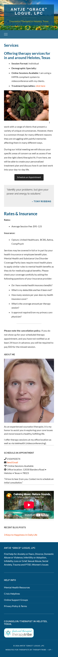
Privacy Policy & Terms (15, 606)
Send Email (12, 462)
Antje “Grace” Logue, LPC (29, 11)
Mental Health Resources (17, 587)
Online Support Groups (16, 599)
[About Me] (29, 391)
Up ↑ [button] (50, 650)
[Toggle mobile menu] (6, 34)
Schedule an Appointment (29, 177)
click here (40, 85)
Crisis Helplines (12, 593)
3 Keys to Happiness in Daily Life (20, 534)
